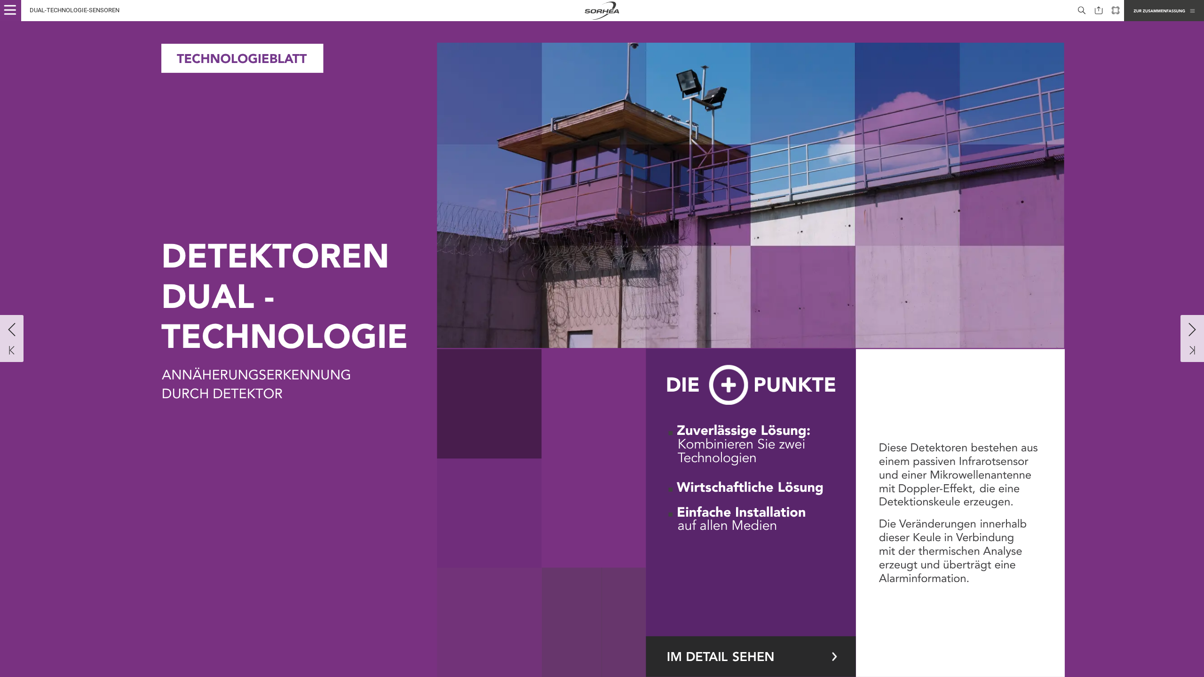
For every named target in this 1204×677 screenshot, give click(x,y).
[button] (14, 10)
